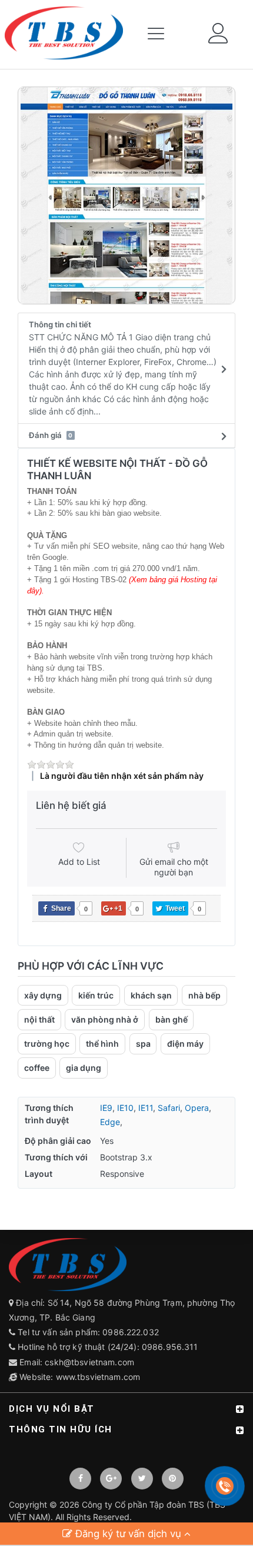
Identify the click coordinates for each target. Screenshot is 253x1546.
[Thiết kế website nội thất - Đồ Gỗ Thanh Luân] (126, 195)
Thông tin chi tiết (123, 368)
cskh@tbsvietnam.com (89, 1362)
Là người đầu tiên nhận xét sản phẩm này (122, 776)
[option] (126, 195)
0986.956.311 (171, 1347)
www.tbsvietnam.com (98, 1377)
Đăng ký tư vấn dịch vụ (128, 1534)
